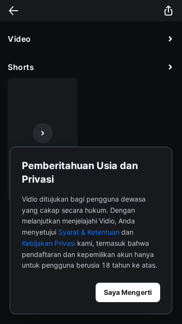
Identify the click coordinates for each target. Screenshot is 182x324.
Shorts (21, 67)
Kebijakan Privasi (48, 243)
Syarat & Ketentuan (88, 232)
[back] (13, 11)
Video (19, 39)
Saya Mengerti (128, 292)
